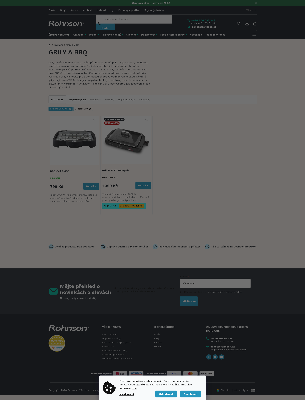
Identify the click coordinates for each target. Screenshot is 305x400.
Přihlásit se (189, 301)
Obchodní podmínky (113, 354)
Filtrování (57, 99)
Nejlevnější (95, 99)
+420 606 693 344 (223, 338)
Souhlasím (190, 394)
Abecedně (144, 99)
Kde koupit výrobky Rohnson (117, 358)
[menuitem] (60, 34)
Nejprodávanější (126, 99)
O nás (52, 10)
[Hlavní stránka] (50, 44)
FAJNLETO (137, 206)
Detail (90, 186)
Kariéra (158, 342)
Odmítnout (166, 394)
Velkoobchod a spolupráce (116, 342)
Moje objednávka (154, 10)
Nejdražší (109, 99)
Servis (74, 10)
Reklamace (108, 346)
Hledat (105, 28)
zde (134, 388)
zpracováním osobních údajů (225, 292)
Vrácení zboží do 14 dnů (114, 350)
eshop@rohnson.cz (222, 346)
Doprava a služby (111, 338)
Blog (62, 10)
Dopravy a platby (128, 10)
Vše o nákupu (109, 334)
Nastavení (126, 394)
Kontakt (87, 10)
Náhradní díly (105, 10)
